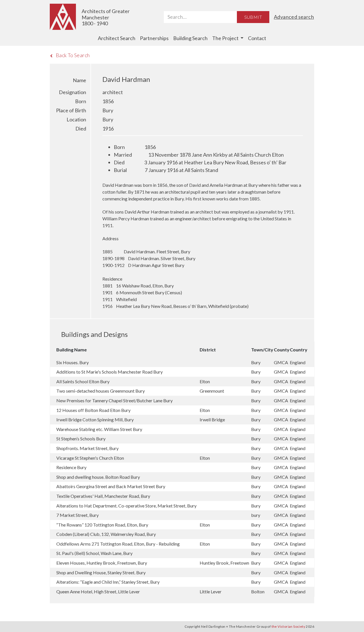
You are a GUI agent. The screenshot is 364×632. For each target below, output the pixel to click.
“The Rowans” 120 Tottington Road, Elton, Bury (102, 524)
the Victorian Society (288, 626)
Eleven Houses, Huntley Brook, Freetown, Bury (101, 562)
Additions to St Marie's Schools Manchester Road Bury (109, 371)
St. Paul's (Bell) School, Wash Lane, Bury (94, 553)
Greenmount (212, 390)
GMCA (281, 362)
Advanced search (294, 17)
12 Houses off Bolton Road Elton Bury (93, 410)
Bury (256, 362)
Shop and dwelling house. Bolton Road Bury (98, 477)
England (297, 362)
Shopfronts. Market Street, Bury (87, 448)
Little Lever (211, 591)
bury (256, 515)
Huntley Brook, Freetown (225, 562)
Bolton (258, 591)
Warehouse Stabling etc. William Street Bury (99, 429)
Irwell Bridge (213, 419)
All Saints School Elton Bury (82, 381)
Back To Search (73, 55)
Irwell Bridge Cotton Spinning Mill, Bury (95, 419)
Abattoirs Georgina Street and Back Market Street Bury (110, 486)
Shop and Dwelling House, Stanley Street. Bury (101, 572)
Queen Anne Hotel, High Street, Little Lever (98, 591)
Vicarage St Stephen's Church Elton (90, 458)
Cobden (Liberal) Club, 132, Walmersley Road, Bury (106, 534)
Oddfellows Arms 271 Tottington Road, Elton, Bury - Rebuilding (118, 543)
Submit (253, 17)
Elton (205, 381)
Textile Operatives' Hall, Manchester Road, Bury (103, 496)
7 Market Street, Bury (77, 515)
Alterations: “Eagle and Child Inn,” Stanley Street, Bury (108, 582)
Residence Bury (71, 467)
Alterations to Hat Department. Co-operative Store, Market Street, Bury (126, 505)
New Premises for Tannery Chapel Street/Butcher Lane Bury (114, 400)
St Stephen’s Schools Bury (81, 438)
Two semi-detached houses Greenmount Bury (100, 390)
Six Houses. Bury (72, 362)
